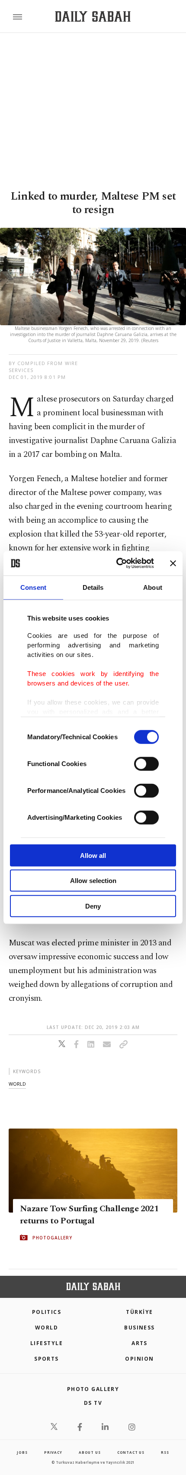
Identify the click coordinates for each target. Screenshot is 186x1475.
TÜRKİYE (139, 1312)
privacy (53, 1452)
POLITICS (46, 1312)
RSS (165, 1452)
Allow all (93, 855)
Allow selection (93, 880)
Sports (46, 1358)
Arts (139, 1343)
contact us (130, 1452)
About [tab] (152, 587)
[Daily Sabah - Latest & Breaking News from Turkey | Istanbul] (93, 16)
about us (89, 1452)
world (17, 1083)
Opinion (139, 1358)
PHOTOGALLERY (52, 1237)
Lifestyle (46, 1343)
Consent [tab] (33, 587)
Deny (93, 905)
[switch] (146, 763)
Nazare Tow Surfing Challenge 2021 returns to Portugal (89, 1214)
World (46, 1327)
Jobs (22, 1452)
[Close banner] (173, 563)
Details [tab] (93, 587)
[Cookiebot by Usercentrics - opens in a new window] (117, 563)
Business (139, 1327)
